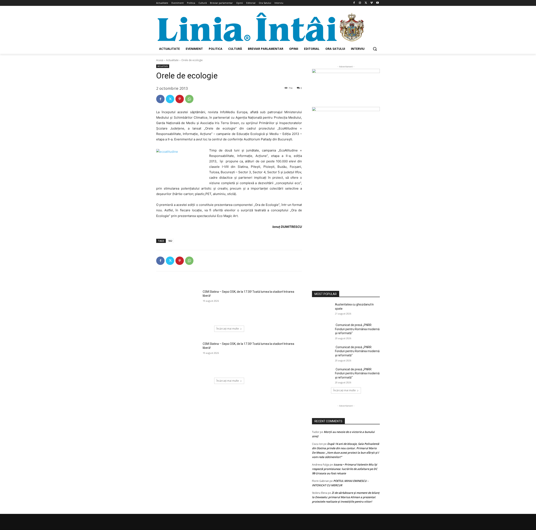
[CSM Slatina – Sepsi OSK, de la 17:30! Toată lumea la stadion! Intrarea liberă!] (178, 305)
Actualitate (172, 60)
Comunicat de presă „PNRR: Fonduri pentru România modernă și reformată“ (357, 329)
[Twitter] (365, 3)
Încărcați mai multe (227, 328)
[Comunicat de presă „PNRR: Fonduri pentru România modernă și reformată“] (322, 330)
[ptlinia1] (346, 88)
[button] (375, 49)
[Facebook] (354, 3)
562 (170, 240)
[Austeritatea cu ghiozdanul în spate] (322, 310)
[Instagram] (360, 3)
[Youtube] (377, 3)
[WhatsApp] (189, 99)
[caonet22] (346, 194)
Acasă (159, 60)
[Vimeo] (371, 3)
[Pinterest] (179, 99)
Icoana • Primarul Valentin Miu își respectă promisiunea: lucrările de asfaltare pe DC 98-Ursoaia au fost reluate (344, 469)
